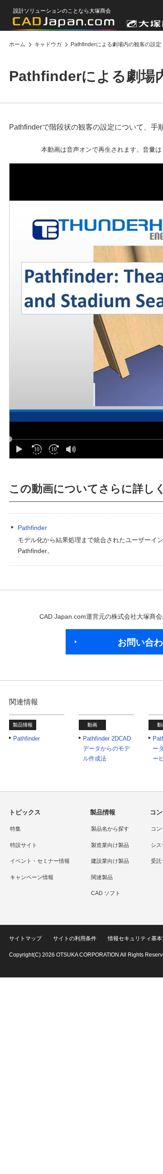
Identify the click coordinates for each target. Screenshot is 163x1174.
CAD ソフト (105, 893)
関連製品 (102, 877)
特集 (15, 829)
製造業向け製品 (110, 845)
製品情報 (102, 812)
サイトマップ (25, 938)
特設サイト (23, 845)
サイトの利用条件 (74, 938)
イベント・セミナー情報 (40, 861)
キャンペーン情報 (31, 877)
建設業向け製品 (110, 861)
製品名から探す (110, 829)
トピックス (25, 812)
